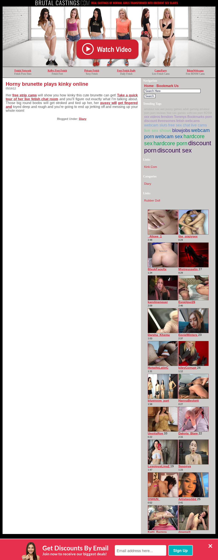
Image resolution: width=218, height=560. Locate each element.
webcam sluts (155, 125)
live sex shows (157, 130)
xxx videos (152, 117)
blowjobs (181, 130)
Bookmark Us (167, 86)
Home (149, 86)
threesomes (166, 121)
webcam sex (169, 136)
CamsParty (161, 70)
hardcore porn (170, 143)
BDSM (208, 113)
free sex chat (179, 125)
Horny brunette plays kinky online (47, 84)
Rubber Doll (152, 200)
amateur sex (151, 109)
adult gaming (191, 109)
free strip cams (24, 95)
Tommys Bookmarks (189, 117)
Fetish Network (22, 70)
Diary (82, 118)
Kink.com (150, 166)
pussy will (108, 103)
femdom (167, 117)
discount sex (174, 150)
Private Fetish (91, 70)
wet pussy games (171, 109)
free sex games (176, 113)
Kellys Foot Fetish (57, 70)
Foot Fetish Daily (126, 70)
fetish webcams (188, 121)
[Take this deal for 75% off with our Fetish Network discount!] (109, 65)
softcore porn (195, 113)
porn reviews (158, 113)
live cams (199, 125)
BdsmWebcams (195, 70)
